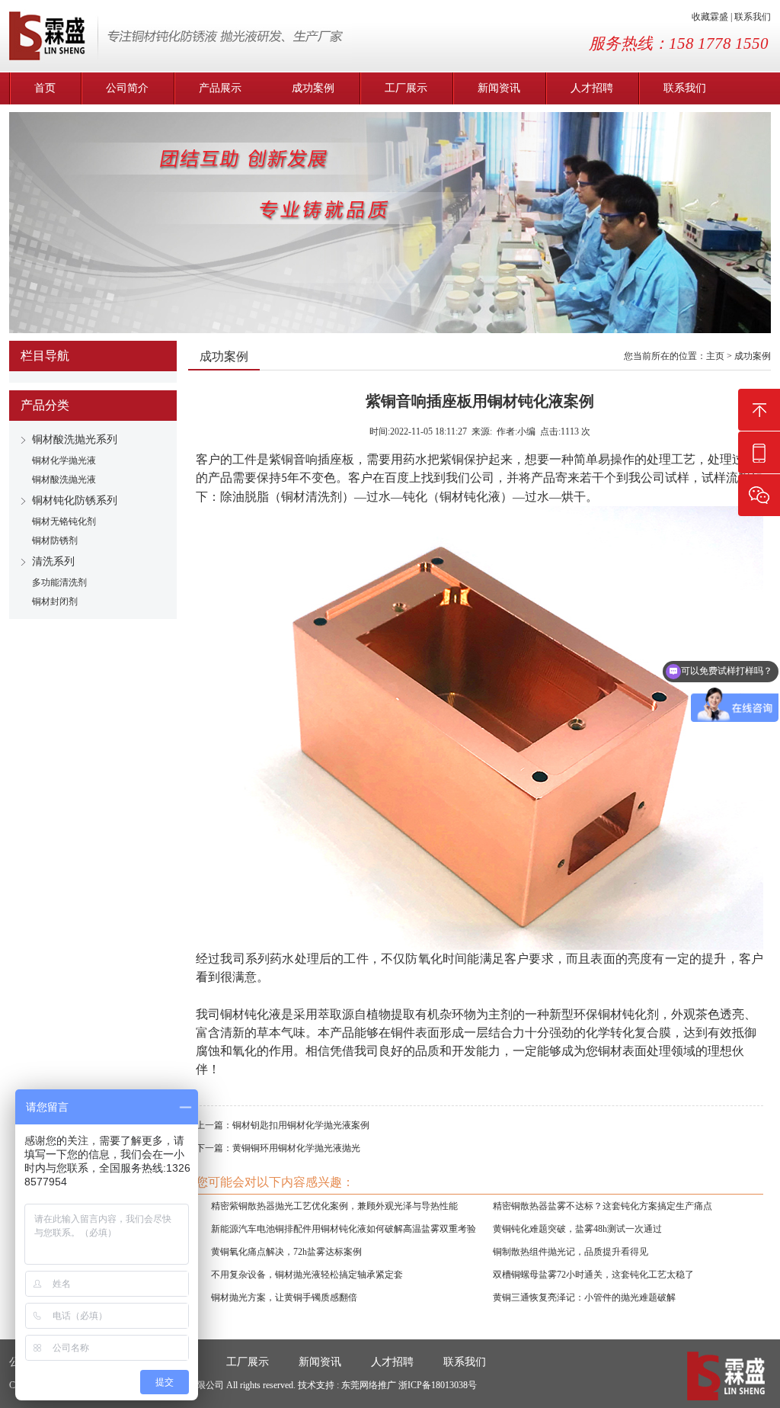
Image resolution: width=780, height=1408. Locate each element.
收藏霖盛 (710, 16)
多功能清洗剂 (59, 582)
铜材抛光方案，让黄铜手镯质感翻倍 (284, 1297)
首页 (45, 88)
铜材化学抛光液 (64, 460)
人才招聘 (592, 88)
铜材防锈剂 (55, 540)
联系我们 (752, 16)
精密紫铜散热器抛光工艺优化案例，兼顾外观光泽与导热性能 (334, 1206)
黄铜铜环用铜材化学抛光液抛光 (296, 1148)
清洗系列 (53, 561)
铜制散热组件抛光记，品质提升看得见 (570, 1251)
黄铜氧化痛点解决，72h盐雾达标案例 (286, 1251)
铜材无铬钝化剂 (64, 521)
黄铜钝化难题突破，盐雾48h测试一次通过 (577, 1229)
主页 (715, 356)
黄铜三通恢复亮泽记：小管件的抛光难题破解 (584, 1297)
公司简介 (127, 88)
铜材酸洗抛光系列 (74, 439)
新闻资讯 (499, 88)
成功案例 (313, 88)
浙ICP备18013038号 (437, 1385)
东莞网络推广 (369, 1385)
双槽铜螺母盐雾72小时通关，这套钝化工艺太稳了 (593, 1274)
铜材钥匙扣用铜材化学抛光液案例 (300, 1125)
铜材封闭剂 (55, 601)
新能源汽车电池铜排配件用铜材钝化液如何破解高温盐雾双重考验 (343, 1229)
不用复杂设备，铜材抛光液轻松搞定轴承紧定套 (307, 1274)
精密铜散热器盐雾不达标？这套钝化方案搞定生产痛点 (602, 1206)
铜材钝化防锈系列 (74, 500)
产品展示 (220, 88)
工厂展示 (406, 88)
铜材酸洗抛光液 (64, 479)
